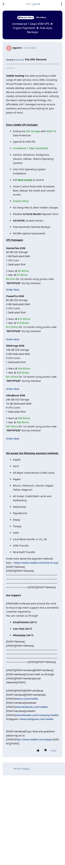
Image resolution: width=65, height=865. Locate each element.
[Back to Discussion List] (3, 4)
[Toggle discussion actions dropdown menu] (61, 4)
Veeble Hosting (19, 60)
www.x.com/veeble (26, 698)
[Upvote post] (39, 750)
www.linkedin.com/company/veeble (36, 715)
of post (31, 4)
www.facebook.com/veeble (31, 706)
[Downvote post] (46, 750)
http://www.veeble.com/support (34, 739)
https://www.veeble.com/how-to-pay (36, 562)
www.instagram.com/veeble (36, 719)
